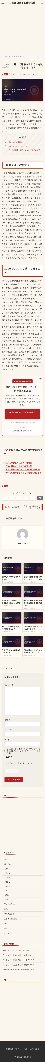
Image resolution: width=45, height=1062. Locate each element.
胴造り (7, 873)
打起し (7, 882)
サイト (6, 740)
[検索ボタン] (42, 3)
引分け (7, 886)
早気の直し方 (9, 914)
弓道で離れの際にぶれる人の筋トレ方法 (23, 469)
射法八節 (7, 864)
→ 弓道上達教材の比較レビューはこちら (22, 423)
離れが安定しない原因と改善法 (19, 463)
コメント (8, 685)
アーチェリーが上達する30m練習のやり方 (18, 965)
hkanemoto (23, 543)
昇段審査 (7, 933)
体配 (6, 909)
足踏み (7, 869)
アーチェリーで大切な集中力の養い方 (17, 955)
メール (8, 730)
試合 (6, 928)
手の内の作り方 (10, 904)
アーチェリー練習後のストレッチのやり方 (18, 960)
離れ (5, 74)
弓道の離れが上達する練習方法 (19, 466)
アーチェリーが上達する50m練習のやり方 (18, 970)
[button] (5, 498)
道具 (6, 924)
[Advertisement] (22, 30)
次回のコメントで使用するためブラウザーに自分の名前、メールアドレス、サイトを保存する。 (23, 751)
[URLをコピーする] (40, 498)
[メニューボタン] (3, 3)
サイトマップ (22, 1052)
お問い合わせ (34, 1049)
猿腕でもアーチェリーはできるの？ (16, 950)
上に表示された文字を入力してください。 (20, 763)
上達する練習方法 (11, 919)
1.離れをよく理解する (16, 142)
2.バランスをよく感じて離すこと (20, 146)
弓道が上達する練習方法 (22, 3)
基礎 (6, 859)
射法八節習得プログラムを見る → (22, 414)
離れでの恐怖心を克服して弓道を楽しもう (24, 473)
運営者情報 (9, 1049)
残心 (7, 899)
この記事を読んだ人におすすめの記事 (26, 150)
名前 (7, 720)
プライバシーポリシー (22, 1049)
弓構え (7, 877)
